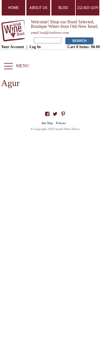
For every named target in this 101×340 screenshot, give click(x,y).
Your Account (12, 46)
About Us (38, 7)
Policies (61, 123)
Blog (63, 7)
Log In (35, 46)
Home (13, 7)
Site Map (47, 123)
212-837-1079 (87, 7)
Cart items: (83, 46)
